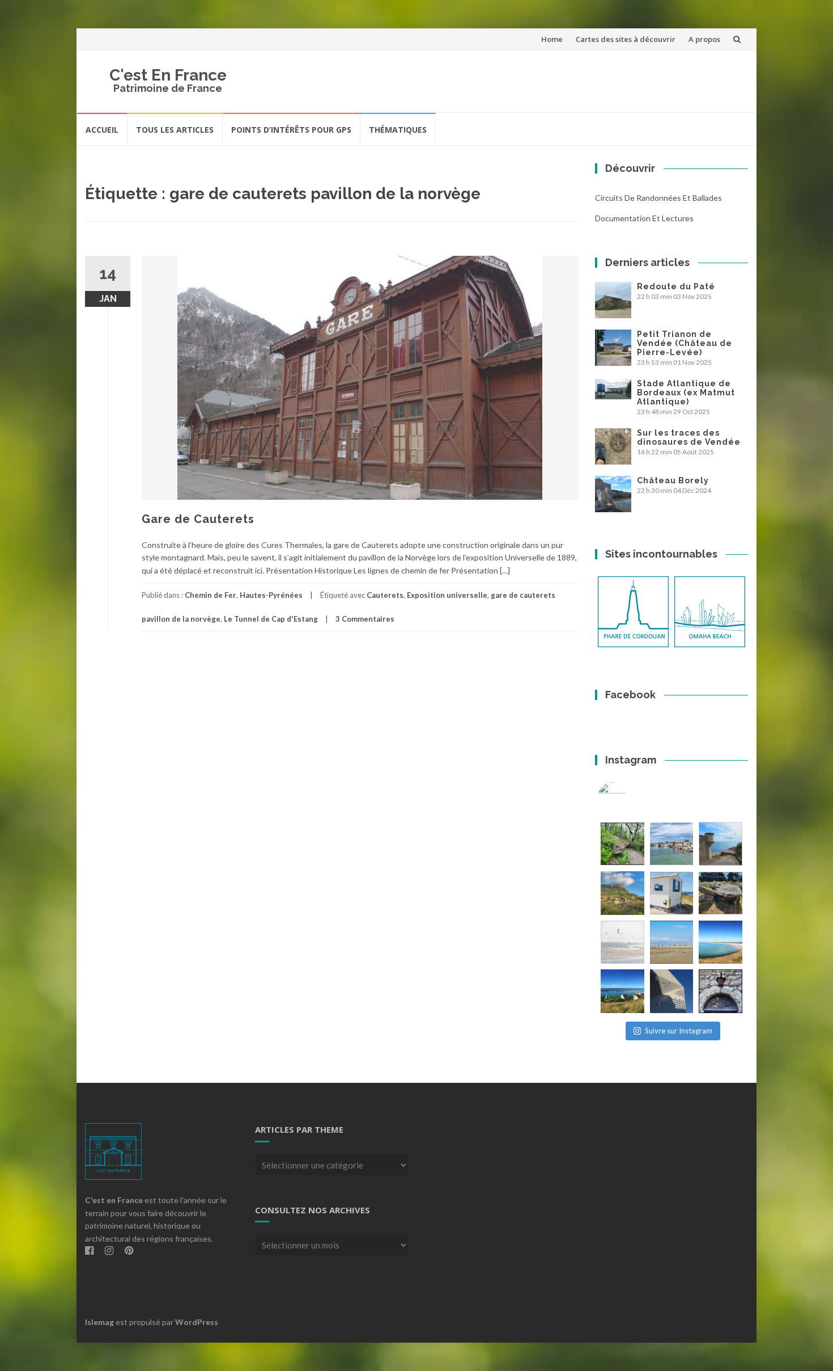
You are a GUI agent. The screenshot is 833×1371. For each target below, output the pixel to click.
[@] (629, 796)
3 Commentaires (364, 618)
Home (552, 39)
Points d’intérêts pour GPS (291, 129)
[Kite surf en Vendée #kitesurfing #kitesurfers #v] (622, 942)
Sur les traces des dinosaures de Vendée (689, 437)
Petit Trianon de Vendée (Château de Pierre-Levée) (684, 343)
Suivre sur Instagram (678, 1030)
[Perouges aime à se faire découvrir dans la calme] (720, 991)
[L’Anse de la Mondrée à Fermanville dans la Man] (720, 942)
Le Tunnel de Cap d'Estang (271, 618)
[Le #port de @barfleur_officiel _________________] (672, 844)
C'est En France (168, 75)
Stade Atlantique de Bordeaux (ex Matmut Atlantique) (686, 392)
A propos (704, 39)
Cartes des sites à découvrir (625, 39)
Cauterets (385, 595)
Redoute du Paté (676, 286)
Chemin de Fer (210, 595)
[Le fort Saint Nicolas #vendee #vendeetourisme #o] (720, 844)
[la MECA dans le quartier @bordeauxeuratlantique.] (672, 991)
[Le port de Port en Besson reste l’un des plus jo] (622, 991)
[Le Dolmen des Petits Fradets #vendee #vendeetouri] (720, 893)
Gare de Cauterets (198, 519)
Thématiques (398, 129)
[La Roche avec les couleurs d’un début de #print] (622, 893)
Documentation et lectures (644, 218)
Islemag (99, 1322)
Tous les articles (175, 129)
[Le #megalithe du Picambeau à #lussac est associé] (622, 844)
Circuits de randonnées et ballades (658, 198)
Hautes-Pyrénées (271, 595)
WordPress (196, 1322)
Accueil (102, 129)
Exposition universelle (447, 595)
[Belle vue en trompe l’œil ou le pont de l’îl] (672, 942)
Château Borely (673, 480)
